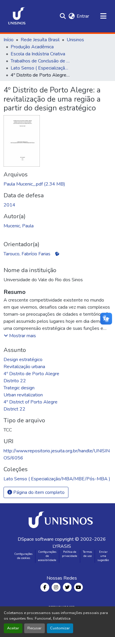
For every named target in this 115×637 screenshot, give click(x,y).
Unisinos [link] (75, 40)
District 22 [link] (14, 409)
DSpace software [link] (36, 539)
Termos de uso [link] (87, 554)
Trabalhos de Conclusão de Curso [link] (40, 61)
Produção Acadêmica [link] (32, 47)
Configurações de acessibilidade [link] (47, 556)
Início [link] (9, 40)
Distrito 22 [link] (15, 381)
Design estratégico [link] (23, 359)
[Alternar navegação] (103, 16)
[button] (17, 16)
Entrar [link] (83, 16)
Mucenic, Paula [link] (19, 226)
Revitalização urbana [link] (24, 366)
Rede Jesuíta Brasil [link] (40, 40)
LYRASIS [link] (61, 546)
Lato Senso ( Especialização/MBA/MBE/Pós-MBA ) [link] (40, 68)
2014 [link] (9, 205)
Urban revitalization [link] (23, 395)
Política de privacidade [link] (69, 554)
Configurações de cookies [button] (23, 556)
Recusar (34, 628)
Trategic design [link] (19, 388)
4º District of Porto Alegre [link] (31, 402)
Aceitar (13, 628)
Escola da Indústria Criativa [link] (38, 54)
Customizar (60, 628)
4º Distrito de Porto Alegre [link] (31, 373)
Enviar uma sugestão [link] (103, 556)
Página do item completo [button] (38, 492)
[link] (57, 184)
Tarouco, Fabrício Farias (27, 254)
